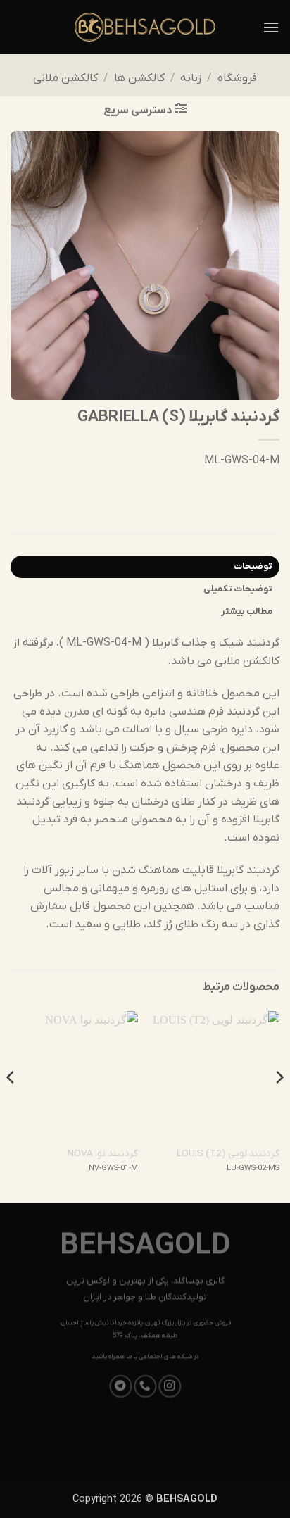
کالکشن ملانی (65, 78)
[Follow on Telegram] (120, 1386)
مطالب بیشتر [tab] (246, 611)
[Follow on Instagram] (169, 1386)
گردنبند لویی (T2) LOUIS (228, 1154)
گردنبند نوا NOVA (103, 1154)
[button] (271, 27)
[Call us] (145, 1386)
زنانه (190, 78)
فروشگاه (237, 78)
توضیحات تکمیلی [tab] (237, 589)
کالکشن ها (139, 78)
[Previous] (278, 1105)
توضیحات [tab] (253, 566)
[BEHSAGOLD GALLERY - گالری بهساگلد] (145, 27)
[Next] (11, 1105)
